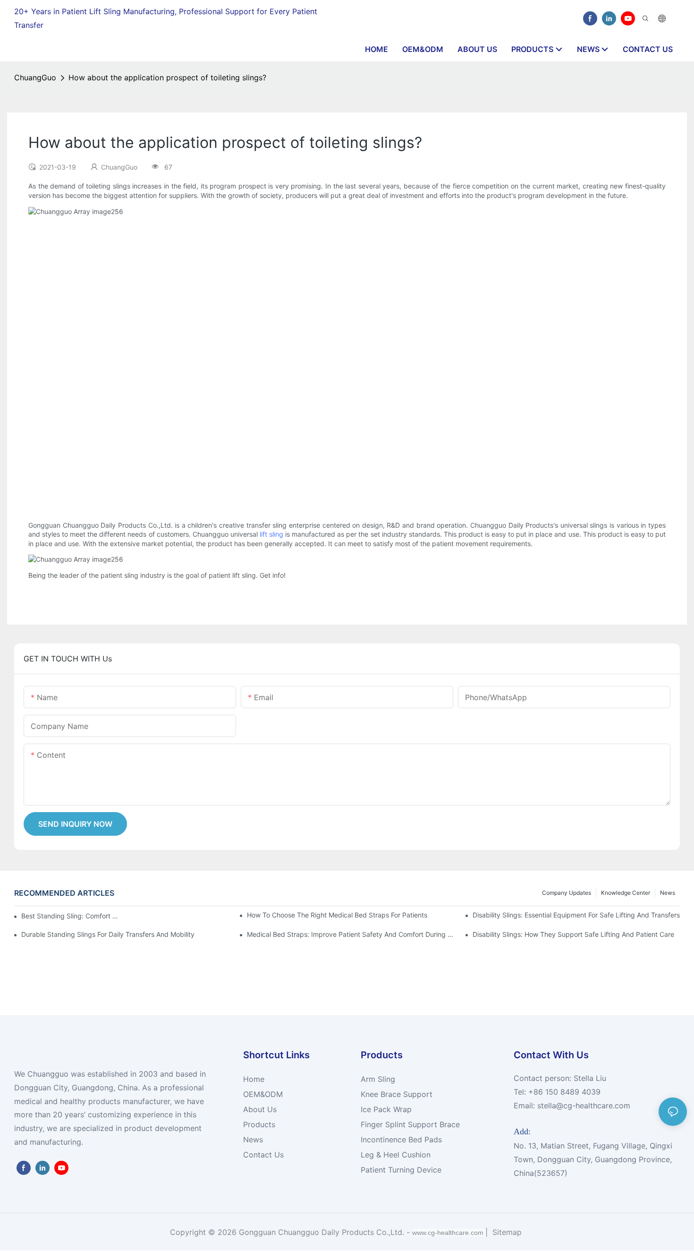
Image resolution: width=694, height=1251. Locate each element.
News (667, 892)
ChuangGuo (35, 77)
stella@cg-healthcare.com (583, 1105)
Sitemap (506, 1232)
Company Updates (566, 892)
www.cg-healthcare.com (448, 1232)
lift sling (271, 534)
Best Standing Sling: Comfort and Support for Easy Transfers (71, 916)
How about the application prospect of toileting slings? (167, 77)
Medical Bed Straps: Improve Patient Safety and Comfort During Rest (350, 934)
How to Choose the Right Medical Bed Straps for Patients (337, 915)
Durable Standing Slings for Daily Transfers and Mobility (108, 934)
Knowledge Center (625, 892)
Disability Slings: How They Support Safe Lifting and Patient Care (573, 934)
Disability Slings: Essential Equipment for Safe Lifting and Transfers (576, 915)
